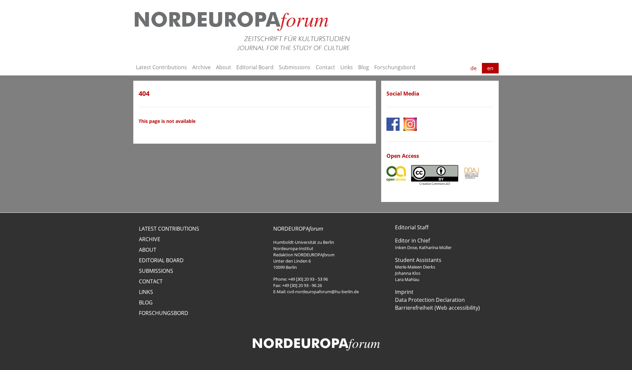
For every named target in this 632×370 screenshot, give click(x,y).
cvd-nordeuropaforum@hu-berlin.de (323, 292)
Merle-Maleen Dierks (415, 267)
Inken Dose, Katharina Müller (423, 247)
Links (346, 67)
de (473, 68)
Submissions (294, 67)
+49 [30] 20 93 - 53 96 (308, 279)
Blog (363, 67)
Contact (325, 67)
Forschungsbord (394, 67)
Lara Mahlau (407, 279)
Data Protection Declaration (430, 299)
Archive (201, 67)
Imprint (404, 292)
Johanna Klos (407, 273)
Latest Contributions (161, 67)
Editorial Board (255, 67)
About (223, 67)
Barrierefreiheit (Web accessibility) (437, 307)
